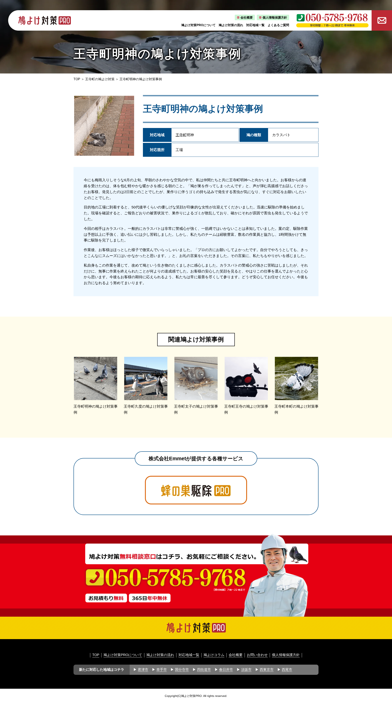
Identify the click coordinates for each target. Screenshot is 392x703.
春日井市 (226, 670)
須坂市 (246, 670)
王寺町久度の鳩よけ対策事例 (146, 409)
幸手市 (161, 670)
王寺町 (181, 135)
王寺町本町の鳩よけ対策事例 (296, 409)
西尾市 (287, 670)
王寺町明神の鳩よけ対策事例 (96, 409)
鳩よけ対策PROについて (198, 25)
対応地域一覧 (255, 25)
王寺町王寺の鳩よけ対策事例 (246, 409)
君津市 (143, 670)
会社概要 (247, 17)
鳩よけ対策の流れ (231, 25)
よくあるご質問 (278, 25)
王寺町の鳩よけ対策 (100, 79)
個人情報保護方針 (275, 17)
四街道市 (204, 670)
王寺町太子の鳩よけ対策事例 (196, 409)
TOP (77, 79)
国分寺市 (182, 670)
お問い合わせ (257, 655)
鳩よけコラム (214, 655)
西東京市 (267, 670)
